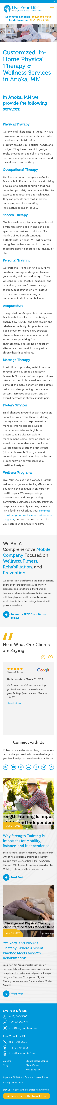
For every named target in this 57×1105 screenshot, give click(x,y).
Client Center (32, 1065)
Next (50, 657)
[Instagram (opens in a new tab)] (5, 767)
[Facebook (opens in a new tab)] (36, 767)
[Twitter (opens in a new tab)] (43, 767)
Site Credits (17, 1082)
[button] (52, 8)
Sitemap (7, 1082)
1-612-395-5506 (18, 1022)
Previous (43, 657)
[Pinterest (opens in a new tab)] (21, 767)
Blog (5, 1065)
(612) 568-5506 (42, 16)
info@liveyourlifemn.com (24, 1028)
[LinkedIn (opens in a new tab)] (28, 767)
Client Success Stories (37, 1060)
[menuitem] (13, 1060)
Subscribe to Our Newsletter (28, 1096)
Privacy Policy (33, 1069)
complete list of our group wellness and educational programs (28, 515)
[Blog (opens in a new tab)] (51, 767)
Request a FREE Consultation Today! (28, 616)
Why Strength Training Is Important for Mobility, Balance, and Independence (26, 841)
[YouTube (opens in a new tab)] (13, 767)
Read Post (17, 877)
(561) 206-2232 (39, 20)
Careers (7, 1060)
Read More (14, 703)
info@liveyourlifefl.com (23, 1053)
